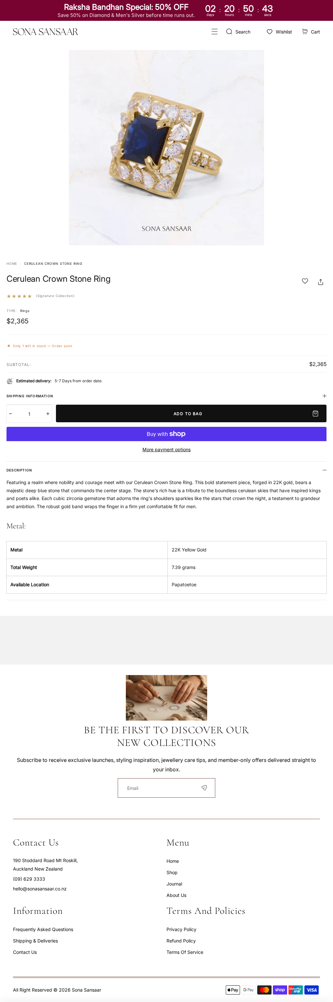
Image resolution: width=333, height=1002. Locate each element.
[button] (214, 31)
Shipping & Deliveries (35, 940)
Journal (174, 884)
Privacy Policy (181, 929)
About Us (176, 895)
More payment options (166, 449)
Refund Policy (181, 940)
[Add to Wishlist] (305, 282)
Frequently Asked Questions (43, 929)
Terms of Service (184, 952)
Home (12, 263)
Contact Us (25, 952)
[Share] (320, 282)
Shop (172, 872)
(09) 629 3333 (29, 879)
